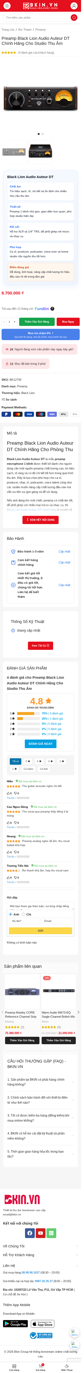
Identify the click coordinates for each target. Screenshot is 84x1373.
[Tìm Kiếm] (74, 17)
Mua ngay (68, 321)
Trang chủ (8, 29)
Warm (45, 1021)
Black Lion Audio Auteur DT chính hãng (31, 509)
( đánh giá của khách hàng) (36, 52)
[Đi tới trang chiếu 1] (39, 134)
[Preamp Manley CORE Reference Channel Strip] (22, 992)
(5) (59, 1027)
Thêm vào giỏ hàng (37, 321)
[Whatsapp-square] (51, 1233)
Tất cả (15, 761)
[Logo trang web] (40, 5)
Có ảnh (44, 769)
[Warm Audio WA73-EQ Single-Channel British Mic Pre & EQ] (59, 992)
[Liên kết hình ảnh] (22, 1199)
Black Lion (28, 393)
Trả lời (10, 797)
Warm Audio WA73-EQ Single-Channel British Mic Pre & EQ (58, 1016)
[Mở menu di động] (7, 6)
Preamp (40, 29)
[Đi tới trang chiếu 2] (43, 134)
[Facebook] (30, 1233)
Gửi (40, 930)
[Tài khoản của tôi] (74, 6)
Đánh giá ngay (41, 743)
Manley (9, 1021)
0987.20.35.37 (44, 1281)
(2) (22, 1027)
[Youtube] (41, 1233)
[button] (5, 99)
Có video (28, 769)
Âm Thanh (24, 29)
